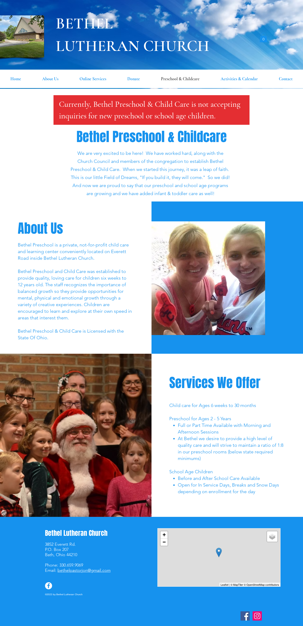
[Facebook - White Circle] (48, 585)
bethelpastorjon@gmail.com (84, 570)
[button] (263, 37)
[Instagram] (257, 616)
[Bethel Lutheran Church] (245, 616)
